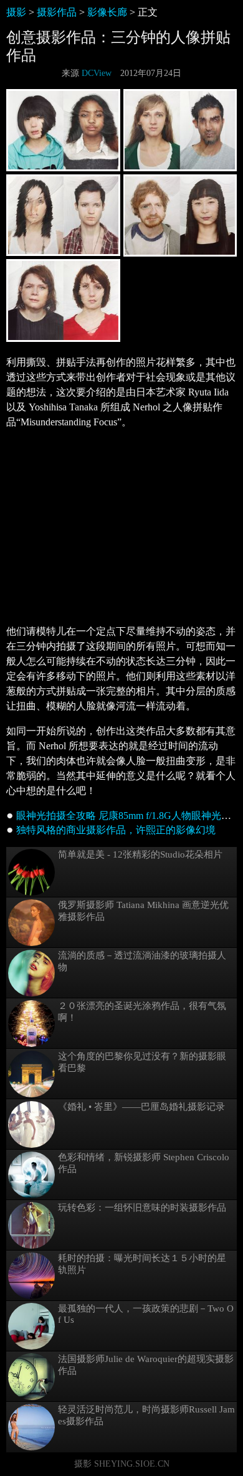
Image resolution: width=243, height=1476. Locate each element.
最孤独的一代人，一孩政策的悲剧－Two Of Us (146, 1314)
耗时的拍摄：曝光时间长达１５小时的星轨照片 (142, 1264)
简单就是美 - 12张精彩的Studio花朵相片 (140, 854)
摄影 (16, 12)
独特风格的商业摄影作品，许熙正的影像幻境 (116, 830)
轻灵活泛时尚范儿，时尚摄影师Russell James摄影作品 (146, 1415)
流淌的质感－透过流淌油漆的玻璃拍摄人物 (142, 961)
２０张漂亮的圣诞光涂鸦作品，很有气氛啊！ (142, 1012)
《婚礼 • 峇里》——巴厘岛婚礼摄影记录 (141, 1107)
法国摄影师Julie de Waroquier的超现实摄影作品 (146, 1365)
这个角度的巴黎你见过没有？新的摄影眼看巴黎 (142, 1062)
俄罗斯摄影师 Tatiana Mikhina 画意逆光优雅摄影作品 (143, 911)
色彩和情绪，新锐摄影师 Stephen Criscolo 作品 (143, 1163)
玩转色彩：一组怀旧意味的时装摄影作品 (142, 1208)
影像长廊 (107, 12)
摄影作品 (57, 12)
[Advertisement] (121, 527)
